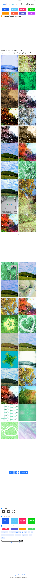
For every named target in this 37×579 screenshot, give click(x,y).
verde (3, 535)
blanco (3, 537)
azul (25, 532)
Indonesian (28, 1)
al (20, 532)
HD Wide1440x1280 (31, 521)
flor (26, 535)
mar (32, 532)
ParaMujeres (23, 9)
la (9, 532)
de (4, 532)
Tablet (14, 13)
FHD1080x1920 (14, 521)
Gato (23, 528)
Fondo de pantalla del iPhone (18, 542)
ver (29, 532)
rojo (23, 535)
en (15, 535)
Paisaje (31, 9)
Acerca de (20, 575)
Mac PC (31, 13)
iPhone (5, 13)
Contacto (26, 575)
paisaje (16, 532)
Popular (6, 9)
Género (14, 9)
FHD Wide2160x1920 (23, 521)
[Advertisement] (18, 33)
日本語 (19, 1)
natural (7, 535)
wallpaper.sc (33, 575)
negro (12, 535)
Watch (22, 13)
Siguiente (23, 472)
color (30, 535)
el (7, 532)
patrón (19, 535)
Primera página (13, 575)
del (12, 532)
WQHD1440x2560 (6, 521)
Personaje (14, 528)
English (23, 1)
